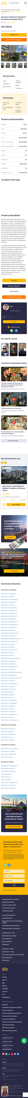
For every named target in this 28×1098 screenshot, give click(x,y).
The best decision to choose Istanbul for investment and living (13, 432)
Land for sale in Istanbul (8, 908)
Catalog (4, 977)
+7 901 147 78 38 (7, 1041)
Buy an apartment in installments (11, 928)
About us (4, 980)
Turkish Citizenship (7, 1010)
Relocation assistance (8, 1027)
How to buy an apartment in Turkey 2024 (13, 954)
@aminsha (15, 1079)
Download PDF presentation (14, 39)
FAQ (3, 994)
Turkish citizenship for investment (11, 408)
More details (16, 504)
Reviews (4, 985)
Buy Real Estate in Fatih (8, 933)
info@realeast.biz (7, 1049)
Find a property (14, 571)
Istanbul (18, 9)
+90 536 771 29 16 (14, 3)
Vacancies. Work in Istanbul (9, 1016)
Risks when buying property (9, 1030)
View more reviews (13, 440)
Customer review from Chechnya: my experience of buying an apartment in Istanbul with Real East (12, 385)
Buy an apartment (7, 938)
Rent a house (5, 960)
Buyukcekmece (5, 11)
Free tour (14, 280)
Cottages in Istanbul (7, 911)
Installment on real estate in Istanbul (12, 1007)
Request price (14, 35)
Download (10, 537)
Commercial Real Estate (8, 915)
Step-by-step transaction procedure (12, 1022)
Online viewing (14, 291)
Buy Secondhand (6, 941)
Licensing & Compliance (8, 1019)
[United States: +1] (4, 317)
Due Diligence (6, 997)
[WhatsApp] (24, 1040)
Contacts (4, 991)
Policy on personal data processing (11, 1013)
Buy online (5, 1004)
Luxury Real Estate (7, 918)
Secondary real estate (8, 902)
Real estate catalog (10, 9)
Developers (5, 988)
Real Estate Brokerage (8, 1025)
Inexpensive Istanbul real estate (10, 925)
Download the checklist (14, 826)
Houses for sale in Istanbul (9, 905)
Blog (3, 983)
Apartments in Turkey (8, 951)
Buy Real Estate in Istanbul (9, 936)
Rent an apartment (7, 957)
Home (2, 9)
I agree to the (11, 890)
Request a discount (14, 286)
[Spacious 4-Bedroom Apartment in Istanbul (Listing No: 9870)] (8, 65)
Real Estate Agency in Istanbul (10, 899)
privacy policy (14, 890)
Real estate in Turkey (8, 949)
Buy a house (5, 944)
